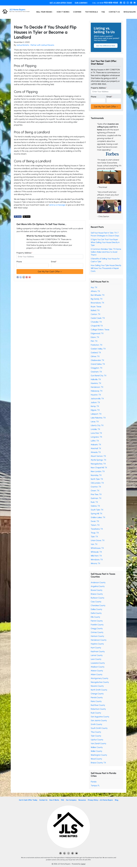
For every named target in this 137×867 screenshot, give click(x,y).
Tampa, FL (95, 785)
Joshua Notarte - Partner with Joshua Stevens (35, 45)
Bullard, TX (95, 310)
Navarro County (97, 686)
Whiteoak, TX (96, 552)
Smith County (96, 724)
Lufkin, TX (95, 441)
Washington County (99, 755)
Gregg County (97, 628)
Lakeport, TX (96, 414)
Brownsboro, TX (97, 303)
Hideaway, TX (96, 391)
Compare (77, 12)
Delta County (96, 613)
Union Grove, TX (97, 540)
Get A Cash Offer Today (61, 3)
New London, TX (98, 471)
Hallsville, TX (96, 379)
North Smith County (99, 690)
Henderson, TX (97, 387)
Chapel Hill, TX (97, 326)
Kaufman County (98, 651)
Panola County (97, 697)
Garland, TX (96, 352)
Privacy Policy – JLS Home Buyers (100, 800)
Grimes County (97, 632)
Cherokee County (98, 605)
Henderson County (98, 640)
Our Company (81, 3)
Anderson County (98, 582)
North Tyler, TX (97, 479)
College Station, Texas (100, 329)
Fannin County (97, 621)
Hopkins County (97, 644)
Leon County (96, 659)
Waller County (96, 751)
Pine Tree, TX (96, 494)
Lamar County (97, 655)
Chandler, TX (96, 322)
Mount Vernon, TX (98, 456)
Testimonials (91, 12)
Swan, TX (95, 521)
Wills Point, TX (96, 556)
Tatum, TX (95, 525)
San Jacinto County (99, 720)
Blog (116, 800)
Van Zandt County (98, 743)
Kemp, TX (95, 406)
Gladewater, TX (97, 360)
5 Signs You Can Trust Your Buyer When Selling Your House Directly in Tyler (105, 242)
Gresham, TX (96, 372)
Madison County (97, 667)
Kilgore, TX (95, 410)
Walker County (97, 747)
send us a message (57, 205)
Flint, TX (94, 341)
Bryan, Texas (96, 306)
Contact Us (114, 12)
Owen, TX (95, 490)
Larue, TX (95, 421)
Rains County (96, 701)
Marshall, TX (96, 448)
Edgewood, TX (97, 333)
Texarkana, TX (97, 529)
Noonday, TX (96, 475)
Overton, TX (96, 487)
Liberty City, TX (97, 425)
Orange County (97, 693)
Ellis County (95, 617)
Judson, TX (95, 402)
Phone (19, 261)
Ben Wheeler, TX (97, 295)
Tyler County (96, 736)
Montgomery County (99, 678)
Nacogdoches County (100, 682)
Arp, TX (94, 287)
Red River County (98, 705)
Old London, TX (97, 483)
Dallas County (96, 609)
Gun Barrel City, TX (98, 375)
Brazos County (97, 594)
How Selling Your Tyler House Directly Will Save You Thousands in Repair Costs (106, 268)
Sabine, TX (95, 506)
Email (54, 261)
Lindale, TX (95, 429)
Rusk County (96, 713)
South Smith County (99, 728)
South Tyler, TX (97, 510)
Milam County (96, 674)
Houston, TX (96, 395)
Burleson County (97, 598)
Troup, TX (95, 533)
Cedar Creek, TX (98, 318)
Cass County (96, 601)
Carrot (83, 864)
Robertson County (98, 709)
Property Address (24, 253)
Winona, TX (95, 563)
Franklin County (97, 624)
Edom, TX (95, 337)
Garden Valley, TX (98, 349)
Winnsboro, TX (97, 559)
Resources (82, 800)
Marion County (97, 670)
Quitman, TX (96, 498)
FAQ (103, 12)
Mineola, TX (96, 452)
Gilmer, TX (95, 356)
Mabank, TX (96, 444)
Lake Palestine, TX (98, 418)
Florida (93, 782)
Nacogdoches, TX (98, 464)
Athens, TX (95, 291)
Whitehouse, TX (97, 548)
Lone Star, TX (96, 433)
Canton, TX (95, 314)
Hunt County (96, 647)
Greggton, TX (96, 368)
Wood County (96, 759)
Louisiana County (98, 663)
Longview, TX (96, 437)
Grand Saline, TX (98, 364)
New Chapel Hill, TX (99, 467)
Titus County (96, 732)
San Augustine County (100, 716)
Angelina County (98, 586)
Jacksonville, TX (97, 398)
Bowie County (96, 590)
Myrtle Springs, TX (98, 460)
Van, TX (94, 544)
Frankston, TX (96, 345)
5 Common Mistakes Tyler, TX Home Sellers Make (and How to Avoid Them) (106, 252)
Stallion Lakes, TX (98, 517)
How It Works (63, 12)
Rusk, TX (94, 502)
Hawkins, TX (96, 383)
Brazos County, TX (98, 762)
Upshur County (97, 739)
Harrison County (97, 636)
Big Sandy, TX (96, 299)
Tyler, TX (94, 536)
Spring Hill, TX (96, 513)
